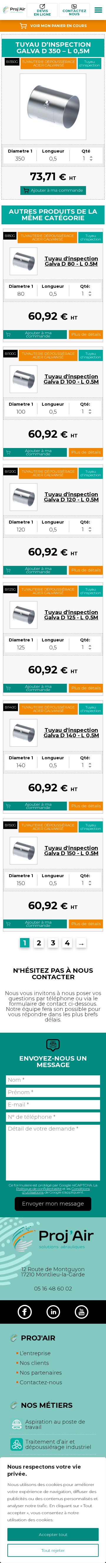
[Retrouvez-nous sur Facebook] (25, 1312)
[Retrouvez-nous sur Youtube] (81, 1312)
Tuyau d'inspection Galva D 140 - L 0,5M (71, 733)
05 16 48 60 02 (53, 1288)
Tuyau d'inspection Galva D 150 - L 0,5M (71, 851)
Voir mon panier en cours (58, 26)
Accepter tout (53, 1534)
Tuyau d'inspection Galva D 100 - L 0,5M (71, 379)
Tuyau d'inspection (89, 63)
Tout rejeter (53, 1550)
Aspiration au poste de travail (55, 1424)
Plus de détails (86, 334)
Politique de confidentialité (39, 1188)
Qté (86, 151)
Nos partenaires (41, 1373)
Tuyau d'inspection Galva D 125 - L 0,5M (71, 615)
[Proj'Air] (14, 10)
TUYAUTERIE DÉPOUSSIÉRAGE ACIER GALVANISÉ (48, 63)
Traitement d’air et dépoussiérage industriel (58, 1444)
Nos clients (34, 1363)
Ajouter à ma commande (57, 190)
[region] (53, 1510)
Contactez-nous (41, 1382)
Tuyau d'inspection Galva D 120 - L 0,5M (71, 497)
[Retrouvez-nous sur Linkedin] (53, 1312)
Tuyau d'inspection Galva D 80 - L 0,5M (71, 261)
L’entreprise (35, 1353)
